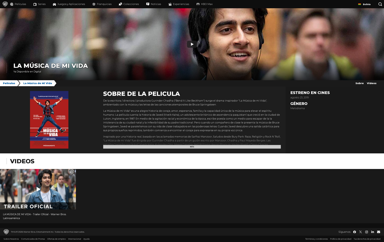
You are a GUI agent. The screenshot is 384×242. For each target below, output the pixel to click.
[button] (38, 189)
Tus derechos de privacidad (367, 239)
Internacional (74, 239)
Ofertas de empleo (56, 239)
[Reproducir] (192, 44)
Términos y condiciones (316, 239)
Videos (371, 83)
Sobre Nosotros (11, 239)
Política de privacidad (340, 239)
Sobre (360, 83)
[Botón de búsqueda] (380, 4)
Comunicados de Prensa (33, 239)
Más (192, 147)
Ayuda (86, 239)
